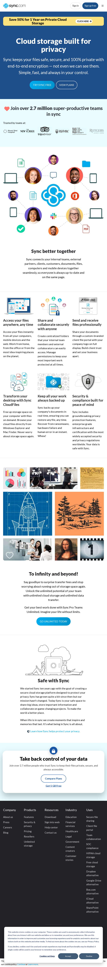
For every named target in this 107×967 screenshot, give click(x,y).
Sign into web (52, 822)
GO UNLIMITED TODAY (53, 621)
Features (29, 816)
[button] (102, 5)
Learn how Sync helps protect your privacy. (55, 731)
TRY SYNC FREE (42, 84)
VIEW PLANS (66, 84)
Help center (51, 827)
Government (72, 841)
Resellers (29, 836)
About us (8, 816)
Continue (21, 964)
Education (71, 816)
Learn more (33, 964)
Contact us (51, 832)
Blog (5, 832)
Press (6, 822)
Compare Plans (53, 778)
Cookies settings (47, 956)
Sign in (75, 5)
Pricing (28, 831)
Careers (7, 827)
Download (50, 816)
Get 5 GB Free (53, 785)
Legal (69, 836)
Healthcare (72, 831)
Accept (68, 956)
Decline (89, 956)
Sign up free (90, 5)
